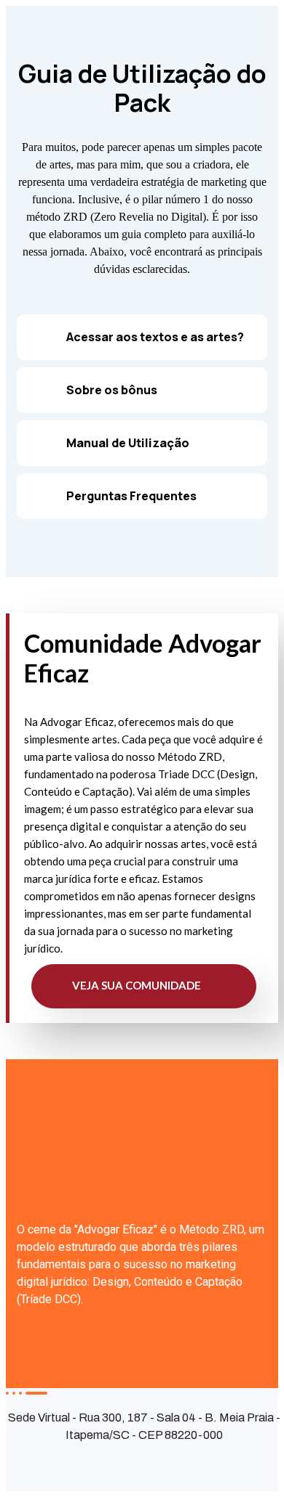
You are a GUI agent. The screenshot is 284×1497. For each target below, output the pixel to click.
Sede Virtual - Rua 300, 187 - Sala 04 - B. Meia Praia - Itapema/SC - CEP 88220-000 (144, 1426)
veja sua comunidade (137, 985)
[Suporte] (197, 1462)
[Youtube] (139, 1462)
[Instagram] (81, 1462)
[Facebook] (22, 1462)
